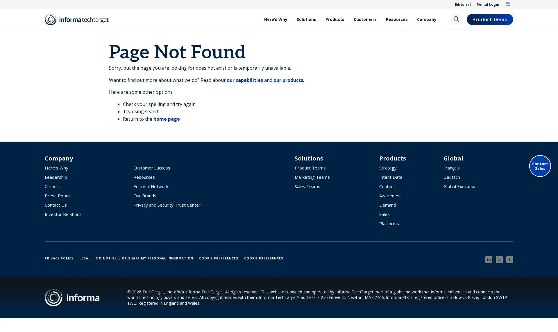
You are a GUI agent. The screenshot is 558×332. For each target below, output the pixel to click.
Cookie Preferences (218, 258)
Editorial (463, 4)
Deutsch (451, 177)
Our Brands (144, 196)
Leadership (56, 177)
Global (508, 4)
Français (451, 168)
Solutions (306, 19)
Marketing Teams (312, 177)
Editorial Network (150, 186)
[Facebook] (509, 259)
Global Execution (460, 186)
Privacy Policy (59, 258)
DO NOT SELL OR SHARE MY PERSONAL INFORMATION (144, 258)
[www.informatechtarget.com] (80, 19)
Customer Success (151, 168)
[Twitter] (499, 259)
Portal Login (488, 4)
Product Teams (310, 168)
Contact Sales (540, 165)
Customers (365, 19)
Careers (53, 186)
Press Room (57, 196)
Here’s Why (275, 19)
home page (166, 119)
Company (427, 19)
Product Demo (490, 19)
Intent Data (390, 177)
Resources (397, 19)
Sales (384, 214)
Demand (387, 205)
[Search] (456, 19)
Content (387, 186)
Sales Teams (307, 186)
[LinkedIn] (488, 259)
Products (335, 19)
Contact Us (56, 205)
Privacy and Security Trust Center (167, 205)
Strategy (388, 168)
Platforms (389, 223)
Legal (84, 258)
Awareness (390, 196)
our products (288, 80)
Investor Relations (63, 214)
